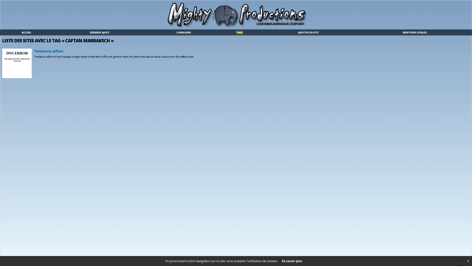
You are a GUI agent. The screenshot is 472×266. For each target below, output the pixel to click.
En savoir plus (292, 261)
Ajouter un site (308, 32)
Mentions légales (415, 32)
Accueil (26, 32)
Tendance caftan (48, 51)
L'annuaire (183, 32)
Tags (239, 32)
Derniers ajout (100, 32)
